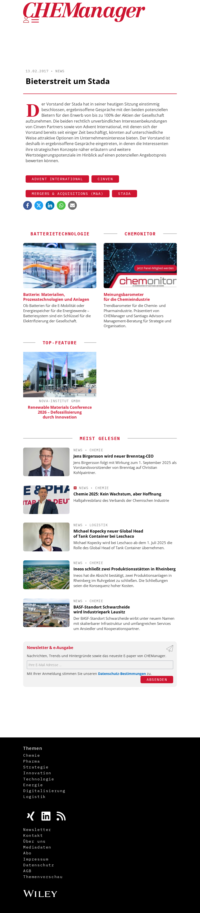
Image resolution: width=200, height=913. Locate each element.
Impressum (36, 859)
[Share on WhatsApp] (61, 205)
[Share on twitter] (38, 205)
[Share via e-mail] (72, 205)
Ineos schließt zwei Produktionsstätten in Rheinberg (124, 569)
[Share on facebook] (27, 205)
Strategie (36, 767)
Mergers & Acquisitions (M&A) (67, 193)
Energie (33, 784)
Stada (124, 193)
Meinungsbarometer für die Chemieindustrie (127, 297)
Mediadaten (37, 847)
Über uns (34, 841)
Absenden (157, 679)
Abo (27, 852)
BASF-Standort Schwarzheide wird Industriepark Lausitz (101, 609)
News (60, 71)
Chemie (96, 450)
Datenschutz (38, 864)
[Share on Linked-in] (50, 205)
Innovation (37, 772)
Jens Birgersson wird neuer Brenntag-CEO (113, 456)
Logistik (99, 525)
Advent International (57, 179)
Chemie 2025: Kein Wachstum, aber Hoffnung (117, 494)
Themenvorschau (43, 876)
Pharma (31, 761)
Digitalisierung (44, 790)
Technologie (38, 779)
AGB (27, 870)
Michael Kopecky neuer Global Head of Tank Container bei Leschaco (108, 533)
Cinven (105, 179)
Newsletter (37, 829)
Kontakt (33, 835)
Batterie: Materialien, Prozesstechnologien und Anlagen (56, 297)
